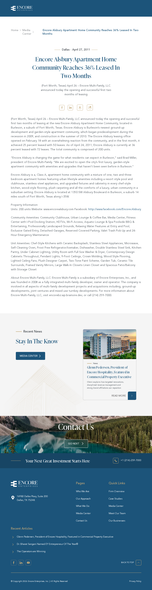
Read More (119, 395)
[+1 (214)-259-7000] (116, 460)
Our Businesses (117, 521)
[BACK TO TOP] (138, 562)
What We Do (82, 506)
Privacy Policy (135, 581)
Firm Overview (116, 491)
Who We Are (82, 491)
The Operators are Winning (31, 551)
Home (14, 30)
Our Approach (83, 499)
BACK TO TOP (127, 562)
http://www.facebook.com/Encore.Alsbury (114, 209)
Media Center (26, 32)
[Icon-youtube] (28, 562)
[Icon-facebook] (13, 562)
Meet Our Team (117, 513)
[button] (62, 107)
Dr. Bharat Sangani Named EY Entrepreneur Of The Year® (47, 544)
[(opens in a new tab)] (109, 344)
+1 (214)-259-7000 (131, 460)
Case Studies (115, 499)
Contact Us (81, 521)
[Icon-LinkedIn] (21, 562)
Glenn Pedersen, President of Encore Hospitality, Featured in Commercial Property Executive (109, 372)
